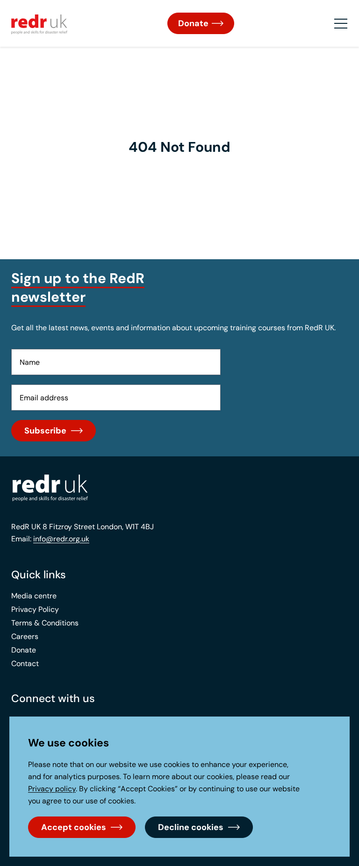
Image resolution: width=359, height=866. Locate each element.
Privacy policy (52, 789)
